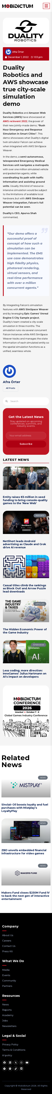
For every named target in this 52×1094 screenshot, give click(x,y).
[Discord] (21, 1068)
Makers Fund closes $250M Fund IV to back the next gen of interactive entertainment (25, 896)
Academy (7, 1015)
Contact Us (8, 946)
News (5, 1004)
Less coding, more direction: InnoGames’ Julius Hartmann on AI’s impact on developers (24, 673)
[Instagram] (21, 1062)
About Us (7, 935)
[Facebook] (4, 1062)
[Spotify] (10, 1068)
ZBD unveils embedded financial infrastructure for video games (23, 852)
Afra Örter (11, 382)
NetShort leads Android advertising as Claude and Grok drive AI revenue (24, 544)
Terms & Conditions (13, 1050)
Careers (6, 940)
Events (6, 975)
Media (6, 970)
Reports (7, 1010)
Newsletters (9, 1026)
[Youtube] (27, 1062)
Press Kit (7, 951)
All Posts (10, 388)
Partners (7, 986)
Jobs (5, 1020)
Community (9, 980)
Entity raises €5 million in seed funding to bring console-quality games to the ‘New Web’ (25, 500)
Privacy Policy (10, 1044)
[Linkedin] (10, 1062)
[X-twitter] (15, 1062)
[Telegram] (4, 1068)
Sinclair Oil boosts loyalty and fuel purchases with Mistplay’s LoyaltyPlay (24, 807)
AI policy (7, 1055)
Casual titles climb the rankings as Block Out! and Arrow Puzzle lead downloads (24, 588)
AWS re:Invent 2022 (15, 121)
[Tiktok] (15, 1068)
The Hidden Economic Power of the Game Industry (25, 631)
